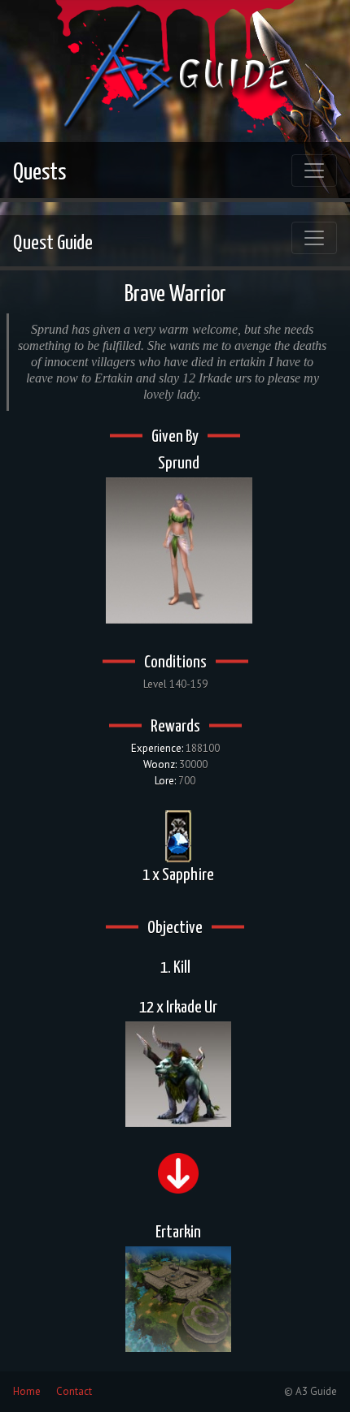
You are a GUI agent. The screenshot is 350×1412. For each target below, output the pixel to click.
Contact (74, 1391)
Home (27, 1391)
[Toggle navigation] (314, 170)
